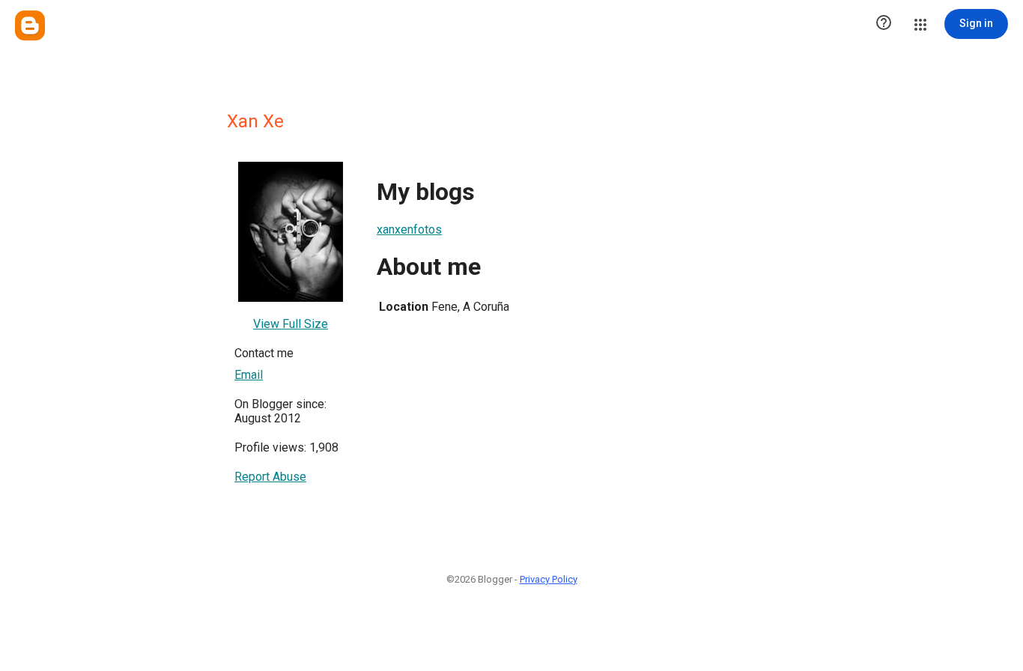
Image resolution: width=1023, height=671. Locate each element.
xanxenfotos (409, 229)
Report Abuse (270, 477)
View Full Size (290, 324)
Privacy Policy (548, 579)
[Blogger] (30, 25)
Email (248, 375)
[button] (884, 24)
